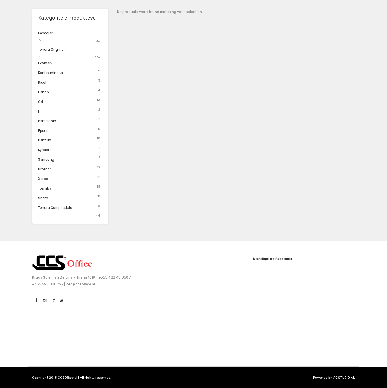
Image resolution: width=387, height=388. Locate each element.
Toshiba (44, 188)
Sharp (43, 198)
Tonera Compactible (55, 207)
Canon (43, 92)
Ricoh (43, 82)
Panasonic (47, 121)
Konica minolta (50, 73)
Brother (44, 169)
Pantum (44, 140)
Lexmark (45, 63)
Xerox (43, 179)
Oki (40, 101)
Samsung (46, 159)
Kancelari (46, 33)
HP (40, 111)
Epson (43, 130)
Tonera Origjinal (51, 49)
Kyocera (45, 150)
